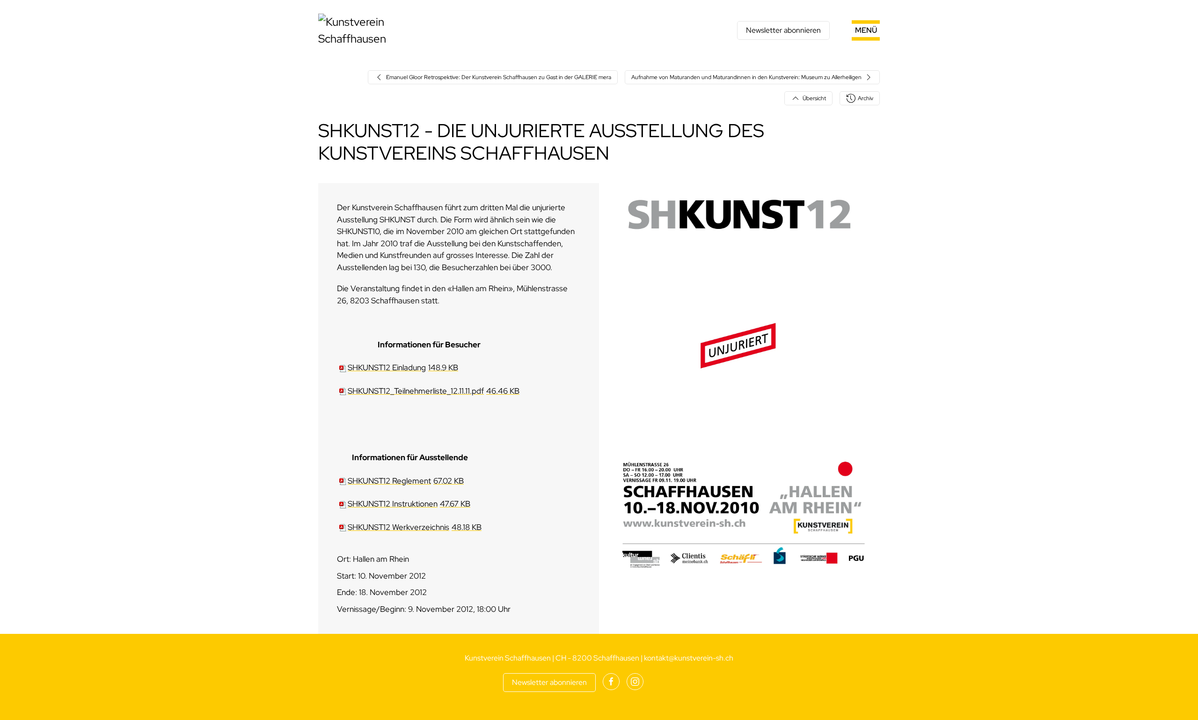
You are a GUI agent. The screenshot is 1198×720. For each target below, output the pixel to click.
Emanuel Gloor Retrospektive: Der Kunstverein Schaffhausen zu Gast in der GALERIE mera (498, 77)
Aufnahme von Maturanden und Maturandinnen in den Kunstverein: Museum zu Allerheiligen (746, 77)
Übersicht (814, 98)
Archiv (865, 98)
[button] (855, 30)
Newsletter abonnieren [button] (783, 30)
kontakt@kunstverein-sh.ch (688, 658)
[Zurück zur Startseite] (376, 30)
